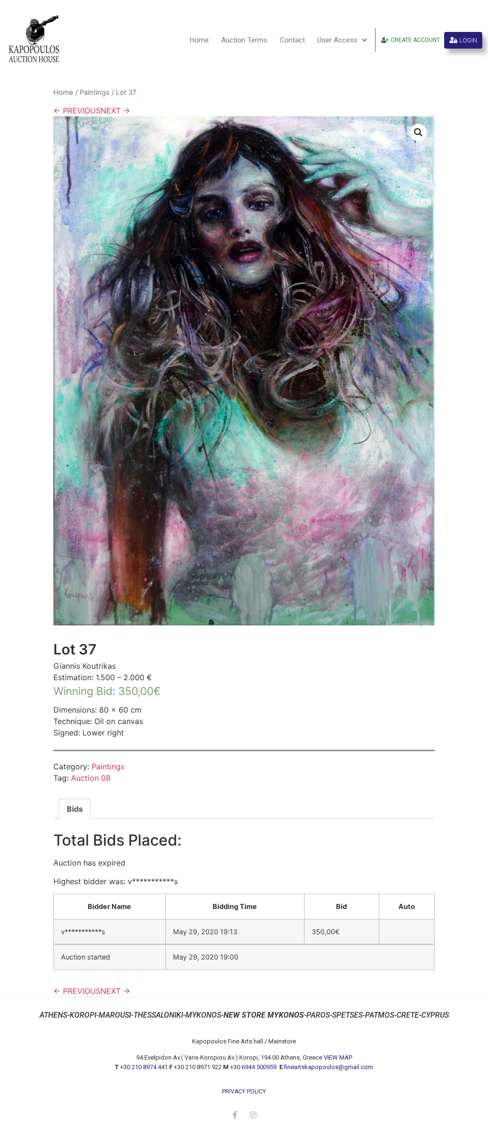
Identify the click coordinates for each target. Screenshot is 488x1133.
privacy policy (244, 1091)
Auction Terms (244, 40)
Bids (75, 809)
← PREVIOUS (77, 110)
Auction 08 (91, 778)
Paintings (95, 92)
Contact (292, 40)
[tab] (75, 809)
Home (199, 40)
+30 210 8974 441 (144, 1067)
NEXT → (115, 110)
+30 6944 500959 (254, 1067)
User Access (337, 40)
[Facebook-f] (235, 1115)
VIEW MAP (338, 1057)
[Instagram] (253, 1115)
